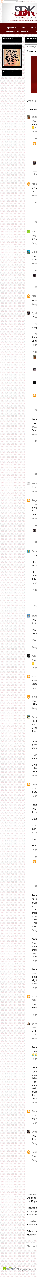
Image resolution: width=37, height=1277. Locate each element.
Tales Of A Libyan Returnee (18, 32)
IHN (23, 28)
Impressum (11, 28)
